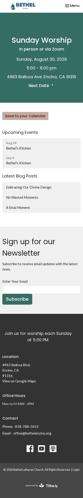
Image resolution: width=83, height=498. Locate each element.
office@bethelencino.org (32, 433)
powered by (39, 489)
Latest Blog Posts (19, 176)
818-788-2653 (27, 426)
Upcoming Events (20, 132)
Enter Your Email (15, 281)
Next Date (39, 85)
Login (76, 469)
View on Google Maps (19, 381)
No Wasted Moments (22, 197)
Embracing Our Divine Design (28, 187)
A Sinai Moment (18, 207)
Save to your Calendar (25, 116)
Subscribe (17, 299)
